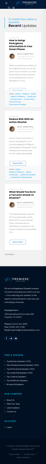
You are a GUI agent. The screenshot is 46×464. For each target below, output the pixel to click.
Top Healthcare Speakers (17, 380)
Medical (26, 94)
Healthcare (31, 96)
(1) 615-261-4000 (19, 324)
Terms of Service (23, 457)
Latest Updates (13, 408)
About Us (10, 400)
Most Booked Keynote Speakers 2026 (23, 365)
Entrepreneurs (16, 99)
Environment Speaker (17, 104)
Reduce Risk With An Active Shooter (21, 120)
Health (33, 94)
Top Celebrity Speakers (16, 376)
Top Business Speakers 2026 (19, 361)
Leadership (13, 174)
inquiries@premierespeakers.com (25, 330)
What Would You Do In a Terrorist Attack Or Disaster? (22, 194)
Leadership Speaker (28, 174)
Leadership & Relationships (21, 177)
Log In (9, 427)
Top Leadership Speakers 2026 (20, 373)
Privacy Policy (14, 454)
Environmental (15, 102)
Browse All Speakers (15, 384)
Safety (18, 94)
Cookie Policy (29, 454)
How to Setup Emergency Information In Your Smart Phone (20, 45)
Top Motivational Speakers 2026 (20, 369)
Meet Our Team (13, 404)
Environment (29, 99)
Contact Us (11, 411)
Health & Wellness (18, 96)
